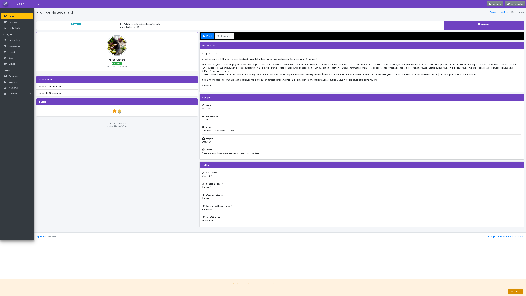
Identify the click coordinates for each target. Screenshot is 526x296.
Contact (512, 236)
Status (521, 236)
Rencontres (225, 36)
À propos (492, 236)
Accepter (515, 291)
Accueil (493, 11)
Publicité (502, 236)
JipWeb (40, 236)
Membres (504, 11)
